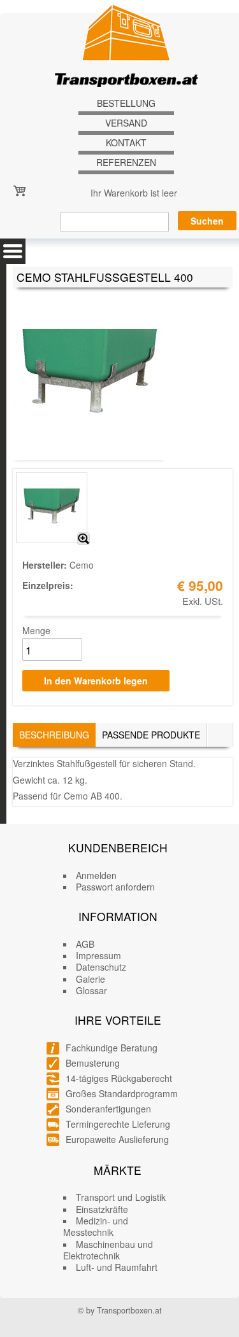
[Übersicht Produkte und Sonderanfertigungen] (12, 251)
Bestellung (126, 103)
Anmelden (96, 875)
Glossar (91, 990)
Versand (126, 123)
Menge (36, 630)
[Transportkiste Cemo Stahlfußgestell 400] (83, 538)
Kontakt (126, 143)
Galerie (90, 979)
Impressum (98, 955)
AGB (85, 944)
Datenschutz (101, 966)
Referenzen (126, 162)
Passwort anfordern (115, 886)
